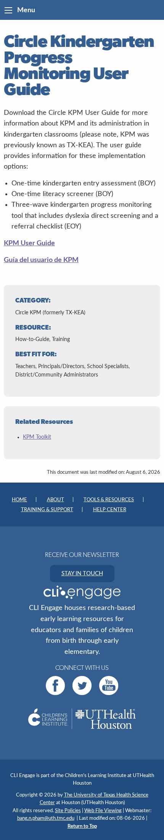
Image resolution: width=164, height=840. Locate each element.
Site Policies (68, 810)
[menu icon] (8, 10)
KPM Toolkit (37, 437)
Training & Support (47, 509)
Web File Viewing (103, 810)
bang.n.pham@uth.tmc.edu (45, 818)
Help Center (109, 509)
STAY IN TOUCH (82, 573)
